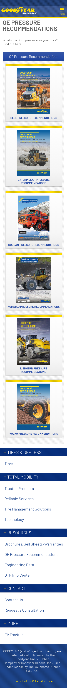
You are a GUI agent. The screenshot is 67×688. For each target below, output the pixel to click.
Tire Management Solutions (27, 509)
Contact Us (13, 599)
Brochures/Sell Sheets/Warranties (33, 544)
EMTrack (11, 634)
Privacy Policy (22, 681)
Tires (8, 463)
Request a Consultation (24, 610)
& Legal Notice (42, 681)
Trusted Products (19, 488)
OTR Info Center (17, 575)
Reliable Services (19, 498)
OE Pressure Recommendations (33, 56)
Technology (14, 519)
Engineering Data (19, 564)
